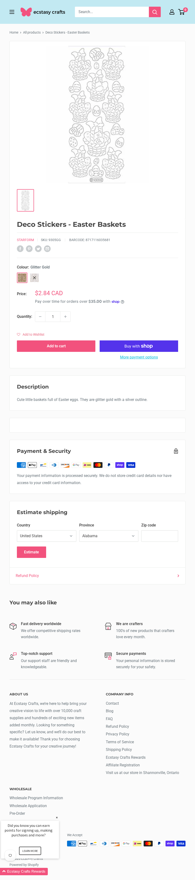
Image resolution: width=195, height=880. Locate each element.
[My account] (172, 12)
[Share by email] (47, 248)
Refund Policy (27, 575)
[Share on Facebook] (20, 248)
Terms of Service (120, 742)
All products (32, 32)
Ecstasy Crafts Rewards (126, 757)
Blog (109, 711)
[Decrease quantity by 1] (40, 317)
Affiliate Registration (123, 765)
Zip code (148, 525)
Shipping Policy (119, 749)
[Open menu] (12, 12)
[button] (30, 334)
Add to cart (56, 346)
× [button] (57, 817)
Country (23, 525)
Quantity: (24, 316)
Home (14, 32)
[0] (182, 12)
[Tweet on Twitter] (38, 248)
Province (86, 525)
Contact (112, 703)
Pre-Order (17, 813)
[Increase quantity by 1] (65, 317)
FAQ (109, 719)
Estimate (31, 552)
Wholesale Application (28, 806)
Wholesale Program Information (36, 798)
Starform (25, 240)
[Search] (155, 12)
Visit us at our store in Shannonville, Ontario (142, 772)
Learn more (30, 851)
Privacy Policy (117, 734)
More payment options (139, 357)
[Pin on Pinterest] (29, 248)
